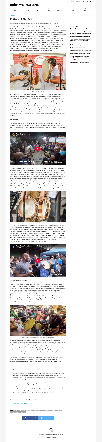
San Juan (12, 412)
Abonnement (77, 1)
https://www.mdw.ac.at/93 (20, 403)
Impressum (48, 437)
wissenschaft (22, 412)
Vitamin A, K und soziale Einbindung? (79, 62)
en (71, 1)
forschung (45, 410)
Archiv (83, 1)
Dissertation (21, 410)
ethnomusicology (28, 410)
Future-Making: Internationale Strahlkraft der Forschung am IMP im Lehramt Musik (80, 32)
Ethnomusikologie (37, 410)
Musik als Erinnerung (75, 45)
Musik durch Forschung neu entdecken (80, 36)
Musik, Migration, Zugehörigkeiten (79, 48)
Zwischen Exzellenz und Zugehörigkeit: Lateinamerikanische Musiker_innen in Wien (80, 40)
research (60, 410)
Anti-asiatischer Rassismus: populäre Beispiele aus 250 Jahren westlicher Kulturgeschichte (79, 58)
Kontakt (86, 1)
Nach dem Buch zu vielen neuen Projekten (80, 29)
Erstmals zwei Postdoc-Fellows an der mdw (81, 50)
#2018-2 (16, 410)
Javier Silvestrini (14, 23)
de (73, 1)
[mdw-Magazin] (25, 2)
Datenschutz (53, 437)
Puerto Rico (54, 410)
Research (12, 15)
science (17, 412)
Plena (49, 410)
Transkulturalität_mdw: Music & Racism (80, 53)
